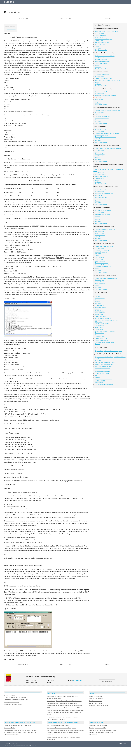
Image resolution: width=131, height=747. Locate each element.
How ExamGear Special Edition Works (105, 362)
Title (96, 375)
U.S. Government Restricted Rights (104, 384)
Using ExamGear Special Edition (103, 366)
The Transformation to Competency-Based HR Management (65, 730)
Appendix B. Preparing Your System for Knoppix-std (108, 351)
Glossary (97, 344)
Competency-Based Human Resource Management (62, 722)
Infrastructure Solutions (11, 734)
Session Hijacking (100, 154)
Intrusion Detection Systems (102, 214)
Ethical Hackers (99, 40)
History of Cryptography (101, 252)
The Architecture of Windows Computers (105, 95)
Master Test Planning (96, 696)
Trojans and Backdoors (101, 129)
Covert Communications (101, 135)
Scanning (97, 301)
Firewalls (97, 216)
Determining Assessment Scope (103, 78)
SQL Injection (98, 322)
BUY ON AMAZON (107, 681)
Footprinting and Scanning (102, 74)
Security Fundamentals (101, 35)
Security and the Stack (101, 63)
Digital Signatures (99, 257)
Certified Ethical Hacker (101, 338)
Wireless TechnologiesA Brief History (104, 193)
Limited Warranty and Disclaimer (103, 379)
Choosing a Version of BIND (98, 725)
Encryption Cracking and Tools (103, 266)
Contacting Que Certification (102, 368)
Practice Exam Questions (101, 340)
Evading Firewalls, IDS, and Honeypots (105, 331)
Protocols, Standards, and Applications (105, 265)
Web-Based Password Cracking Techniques (106, 320)
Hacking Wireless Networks (102, 323)
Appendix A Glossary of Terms (99, 705)
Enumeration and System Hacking (104, 92)
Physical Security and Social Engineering (106, 278)
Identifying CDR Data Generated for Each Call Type (20, 730)
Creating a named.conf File (97, 728)
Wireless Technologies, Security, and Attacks (106, 190)
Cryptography (98, 335)
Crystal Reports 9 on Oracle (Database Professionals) (22, 692)
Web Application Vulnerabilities (103, 318)
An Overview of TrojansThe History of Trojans (107, 133)
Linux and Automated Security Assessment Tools (107, 110)
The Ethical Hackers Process (102, 61)
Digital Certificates (100, 261)
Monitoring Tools (9, 728)
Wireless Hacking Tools (101, 197)
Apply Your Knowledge (101, 50)
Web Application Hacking (101, 176)
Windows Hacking (11, 29)
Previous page (23, 18)
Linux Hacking (99, 329)
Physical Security (99, 281)
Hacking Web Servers (100, 316)
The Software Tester (95, 703)
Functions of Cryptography (102, 250)
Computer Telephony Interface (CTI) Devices (18, 725)
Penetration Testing (100, 336)
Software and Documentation (102, 371)
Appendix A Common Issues (13, 704)
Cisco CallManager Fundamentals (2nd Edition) (20, 722)
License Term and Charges (102, 373)
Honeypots (98, 218)
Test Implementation (95, 701)
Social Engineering (100, 283)
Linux (96, 114)
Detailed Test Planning (96, 698)
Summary (97, 46)
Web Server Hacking (100, 174)
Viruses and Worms (100, 235)
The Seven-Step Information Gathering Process (107, 80)
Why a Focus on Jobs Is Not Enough (58, 725)
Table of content (65, 18)
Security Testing (99, 37)
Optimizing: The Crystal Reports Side (16, 699)
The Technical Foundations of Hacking (105, 56)
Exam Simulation (99, 358)
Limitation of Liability (100, 381)
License (97, 370)
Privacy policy (122, 743)
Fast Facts (97, 296)
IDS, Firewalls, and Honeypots (103, 210)
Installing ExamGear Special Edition (104, 364)
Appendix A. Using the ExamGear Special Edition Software (110, 357)
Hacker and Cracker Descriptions (103, 39)
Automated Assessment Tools (102, 116)
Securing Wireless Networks (102, 199)
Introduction (93, 734)
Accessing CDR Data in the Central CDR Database (20, 732)
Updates (97, 377)
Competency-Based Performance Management (61, 728)
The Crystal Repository (11, 702)
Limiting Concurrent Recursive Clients (101, 732)
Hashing (97, 255)
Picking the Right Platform (102, 118)
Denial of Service (99, 155)
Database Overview (100, 178)
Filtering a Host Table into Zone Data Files (102, 730)
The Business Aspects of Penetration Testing (106, 31)
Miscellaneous (99, 382)
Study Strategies (99, 33)
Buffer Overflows (99, 233)
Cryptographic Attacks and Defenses (104, 246)
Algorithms (98, 253)
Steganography (99, 259)
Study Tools (98, 360)
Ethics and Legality (100, 44)
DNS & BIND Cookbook (96, 722)
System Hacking (99, 305)
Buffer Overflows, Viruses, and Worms (105, 229)
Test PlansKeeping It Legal (102, 42)
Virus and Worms (99, 325)
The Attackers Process (101, 59)
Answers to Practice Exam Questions (104, 342)
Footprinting (98, 300)
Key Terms (98, 48)
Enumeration (98, 303)
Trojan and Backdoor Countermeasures (105, 137)
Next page (108, 18)
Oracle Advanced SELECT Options (15, 697)
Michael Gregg (77, 680)
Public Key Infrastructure (101, 263)
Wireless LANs (99, 195)
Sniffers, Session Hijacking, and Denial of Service (108, 148)
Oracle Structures (10, 695)
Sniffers (97, 152)
